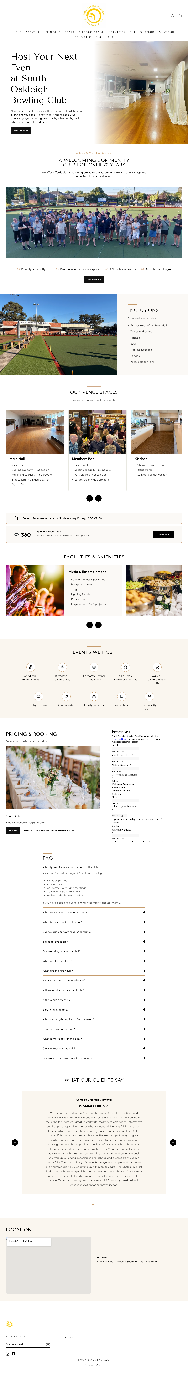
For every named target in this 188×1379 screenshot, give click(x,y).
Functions (147, 32)
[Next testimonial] (173, 1142)
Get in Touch (94, 279)
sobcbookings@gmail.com (30, 822)
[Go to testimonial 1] (93, 1204)
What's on (166, 32)
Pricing (13, 830)
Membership (52, 32)
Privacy (69, 1337)
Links (109, 37)
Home (17, 32)
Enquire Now (21, 130)
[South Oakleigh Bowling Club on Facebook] (13, 1354)
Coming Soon (163, 534)
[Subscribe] (48, 1344)
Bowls (69, 32)
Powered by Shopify (94, 1365)
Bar (132, 32)
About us (32, 32)
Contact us (83, 37)
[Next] (98, 498)
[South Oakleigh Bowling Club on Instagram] (7, 1354)
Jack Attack (116, 32)
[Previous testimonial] (15, 1142)
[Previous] (89, 498)
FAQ (98, 37)
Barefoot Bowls (91, 32)
